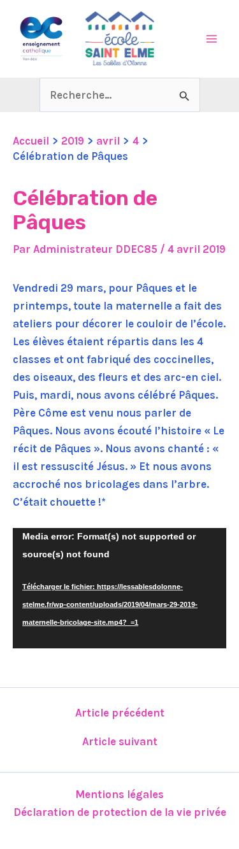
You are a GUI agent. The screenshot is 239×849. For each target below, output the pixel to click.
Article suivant (119, 741)
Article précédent (119, 713)
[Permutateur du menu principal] (212, 39)
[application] (119, 588)
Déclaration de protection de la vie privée (119, 812)
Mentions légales (119, 794)
